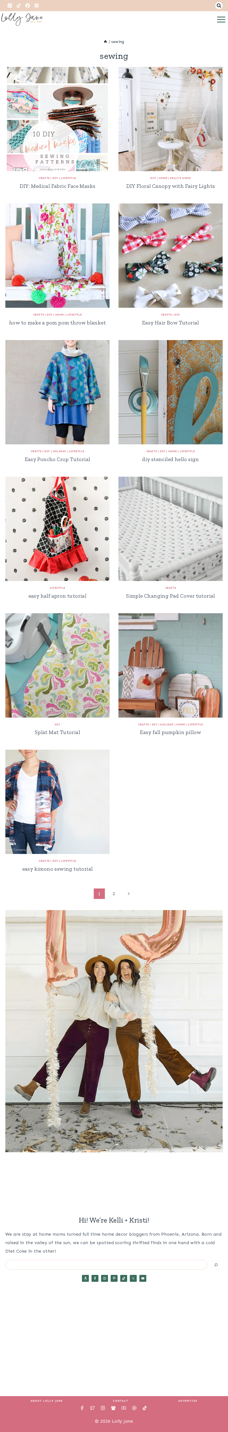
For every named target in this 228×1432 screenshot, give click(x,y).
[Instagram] (9, 5)
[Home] (105, 41)
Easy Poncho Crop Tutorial (57, 459)
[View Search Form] (219, 5)
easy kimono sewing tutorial (57, 869)
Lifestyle (68, 178)
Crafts (44, 178)
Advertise (187, 1400)
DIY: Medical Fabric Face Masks (58, 186)
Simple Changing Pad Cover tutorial (170, 596)
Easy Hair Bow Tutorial (170, 322)
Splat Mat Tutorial (57, 732)
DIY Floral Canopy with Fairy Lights (170, 186)
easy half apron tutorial (57, 596)
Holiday (59, 451)
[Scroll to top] (216, 1414)
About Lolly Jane (47, 1400)
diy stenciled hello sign (170, 459)
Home (163, 178)
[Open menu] (221, 19)
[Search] (216, 1265)
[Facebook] (27, 5)
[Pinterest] (36, 5)
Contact (120, 1400)
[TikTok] (18, 5)
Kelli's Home (180, 178)
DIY (55, 178)
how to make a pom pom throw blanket (57, 322)
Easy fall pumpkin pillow (170, 732)
